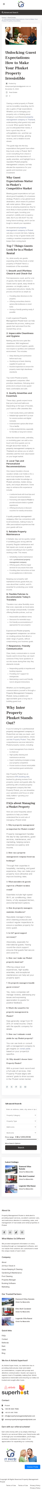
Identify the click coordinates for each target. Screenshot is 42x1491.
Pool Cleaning (7, 1276)
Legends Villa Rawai (27, 1186)
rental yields (25, 1048)
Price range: (9, 1137)
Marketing (5, 1287)
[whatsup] (10, 1232)
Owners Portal (32, 1467)
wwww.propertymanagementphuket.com (20, 1419)
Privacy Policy (35, 1485)
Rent (3, 1346)
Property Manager (9, 1280)
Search (21, 1148)
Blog (3, 1353)
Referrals (5, 1343)
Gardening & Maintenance (12, 1273)
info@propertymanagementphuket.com (20, 1416)
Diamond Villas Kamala (25, 1299)
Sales (4, 1350)
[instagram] (22, 1232)
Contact (5, 1339)
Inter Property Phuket (17, 739)
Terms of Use (11, 1485)
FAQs (4, 1336)
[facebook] (4, 1232)
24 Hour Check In (8, 1266)
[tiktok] (16, 1232)
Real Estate (13, 92)
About (4, 1262)
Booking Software (9, 1283)
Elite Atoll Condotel (27, 1176)
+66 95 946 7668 (12, 1409)
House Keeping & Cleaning (12, 1269)
